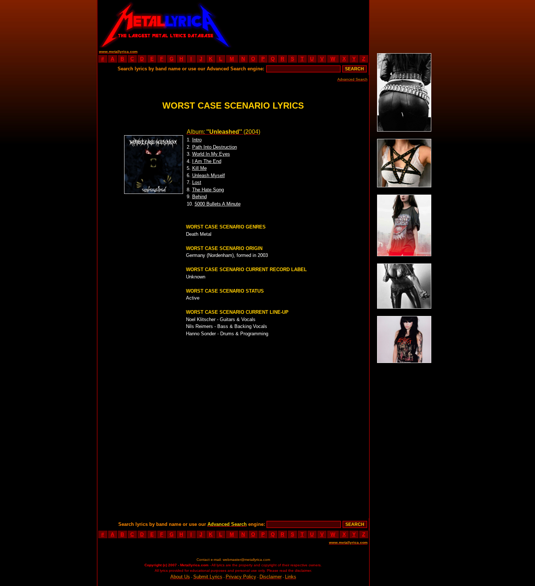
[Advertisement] (301, 24)
